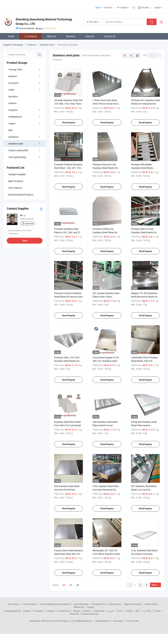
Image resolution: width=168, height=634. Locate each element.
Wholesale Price (99, 604)
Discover (89, 36)
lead (10, 130)
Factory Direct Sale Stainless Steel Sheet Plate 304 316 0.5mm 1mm (68, 554)
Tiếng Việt (74, 613)
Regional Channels (133, 604)
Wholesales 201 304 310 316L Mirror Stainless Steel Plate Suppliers (106, 554)
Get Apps (144, 7)
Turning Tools (15, 69)
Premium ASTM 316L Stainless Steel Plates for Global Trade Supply (105, 232)
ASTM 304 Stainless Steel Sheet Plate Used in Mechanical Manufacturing (144, 425)
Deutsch (87, 611)
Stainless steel (15, 143)
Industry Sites (115, 604)
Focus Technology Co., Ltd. (63, 621)
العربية (110, 611)
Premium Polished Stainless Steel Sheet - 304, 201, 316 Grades (68, 168)
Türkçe (157, 611)
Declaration (118, 621)
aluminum (13, 136)
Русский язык (64, 611)
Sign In (98, 7)
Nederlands (99, 611)
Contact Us (109, 36)
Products (32, 36)
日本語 (129, 611)
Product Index (151, 604)
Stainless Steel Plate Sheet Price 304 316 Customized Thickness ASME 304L (67, 425)
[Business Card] (41, 208)
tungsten (13, 109)
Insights (90, 607)
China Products (30, 604)
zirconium (13, 82)
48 (77, 584)
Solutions (70, 36)
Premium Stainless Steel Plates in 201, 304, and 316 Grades (68, 232)
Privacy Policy (132, 621)
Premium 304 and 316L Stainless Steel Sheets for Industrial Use (105, 168)
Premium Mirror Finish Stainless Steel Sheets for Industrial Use (144, 232)
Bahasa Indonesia (90, 613)
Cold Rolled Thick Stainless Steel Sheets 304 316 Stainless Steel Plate (144, 361)
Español (27, 611)
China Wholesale (80, 604)
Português (38, 611)
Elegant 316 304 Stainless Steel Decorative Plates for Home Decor (144, 297)
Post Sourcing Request (161, 22)
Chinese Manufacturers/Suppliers (55, 604)
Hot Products (14, 604)
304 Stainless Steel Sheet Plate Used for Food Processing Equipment (105, 425)
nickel (11, 89)
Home (11, 36)
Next (154, 584)
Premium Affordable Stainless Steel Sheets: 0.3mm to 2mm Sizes (142, 168)
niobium (12, 103)
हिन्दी (137, 611)
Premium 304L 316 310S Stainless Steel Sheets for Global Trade (67, 361)
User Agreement (102, 621)
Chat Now (29, 223)
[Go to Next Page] (158, 55)
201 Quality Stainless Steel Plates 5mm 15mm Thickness (106, 297)
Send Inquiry (68, 122)
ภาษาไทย (147, 611)
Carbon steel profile (18, 150)
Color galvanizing (17, 157)
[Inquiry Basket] (134, 7)
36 (70, 584)
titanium (12, 76)
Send (24, 240)
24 (63, 585)
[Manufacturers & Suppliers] (24, 6)
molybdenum (15, 116)
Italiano (77, 611)
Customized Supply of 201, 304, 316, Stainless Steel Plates (106, 361)
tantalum (13, 96)
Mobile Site (79, 607)
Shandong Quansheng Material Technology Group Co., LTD (44, 21)
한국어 (120, 611)
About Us (51, 36)
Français (50, 611)
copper (11, 123)
